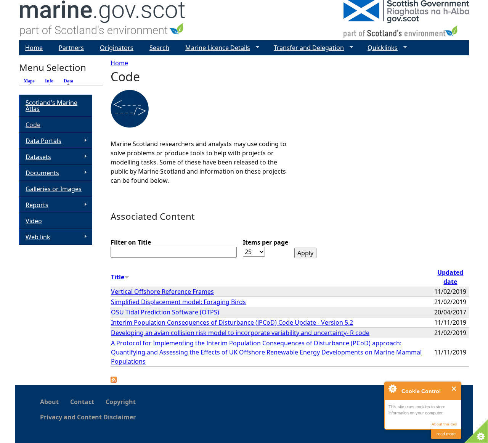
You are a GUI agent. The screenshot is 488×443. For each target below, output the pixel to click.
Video (34, 221)
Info (49, 81)
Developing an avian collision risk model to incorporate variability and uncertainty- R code (240, 333)
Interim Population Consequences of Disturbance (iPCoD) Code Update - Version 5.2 (232, 322)
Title (117, 277)
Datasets (35, 157)
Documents (39, 173)
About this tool (444, 424)
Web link (34, 237)
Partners (71, 47)
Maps (29, 81)
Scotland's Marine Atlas (51, 105)
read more (446, 434)
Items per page (265, 242)
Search (159, 47)
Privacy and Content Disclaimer (88, 417)
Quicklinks (379, 47)
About (49, 402)
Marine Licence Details (214, 47)
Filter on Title (131, 242)
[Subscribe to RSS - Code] (114, 380)
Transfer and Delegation (306, 47)
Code (33, 125)
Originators (116, 47)
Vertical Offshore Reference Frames (162, 291)
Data (70, 81)
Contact (82, 402)
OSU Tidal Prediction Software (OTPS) (165, 312)
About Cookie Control (392, 388)
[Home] (102, 20)
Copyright (121, 402)
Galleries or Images (54, 189)
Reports (33, 205)
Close (454, 388)
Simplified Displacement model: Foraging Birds (178, 302)
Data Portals (40, 141)
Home (119, 63)
